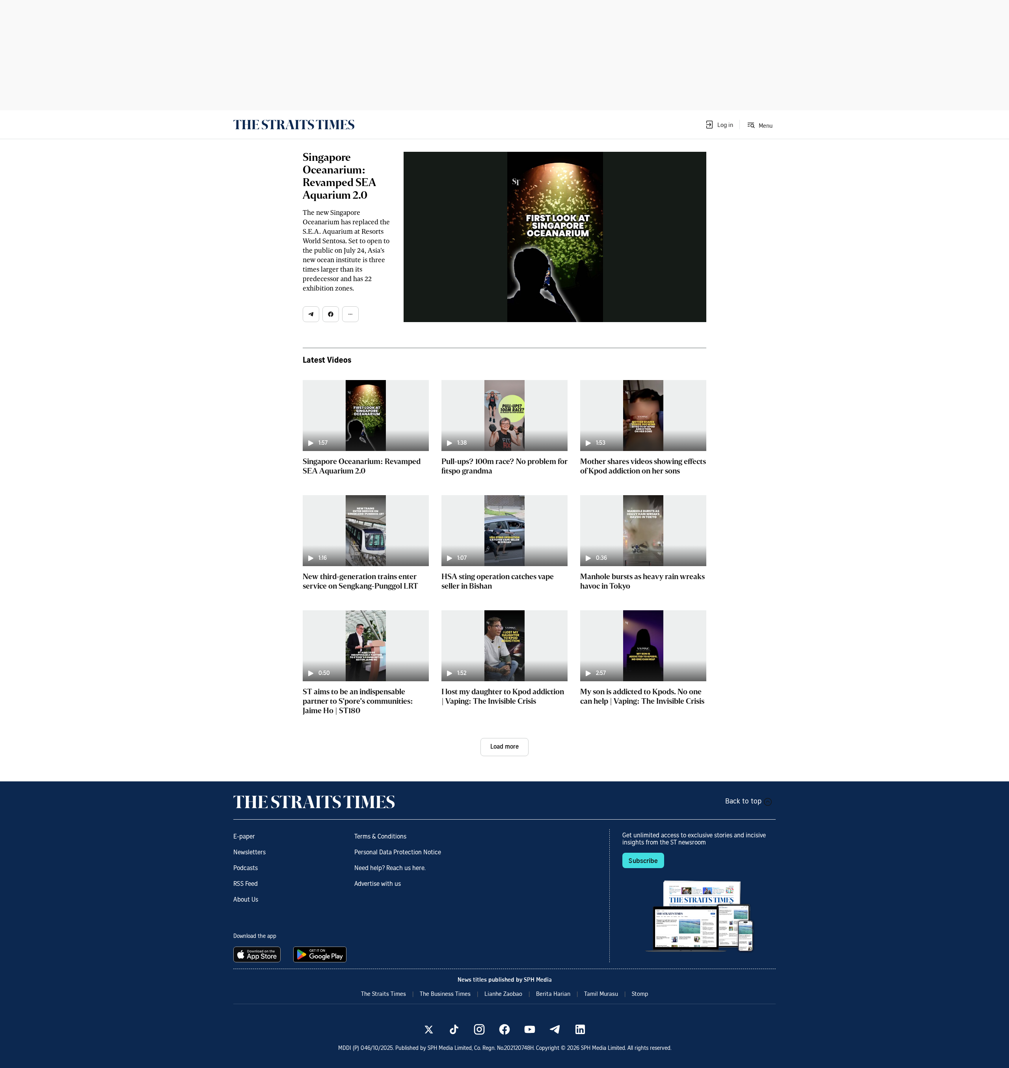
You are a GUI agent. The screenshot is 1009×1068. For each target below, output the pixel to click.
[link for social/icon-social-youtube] (529, 1029)
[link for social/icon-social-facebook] (504, 1029)
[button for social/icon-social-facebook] (330, 314)
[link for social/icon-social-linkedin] (580, 1029)
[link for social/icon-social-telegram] (555, 1029)
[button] (719, 125)
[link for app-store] (258, 954)
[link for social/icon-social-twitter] (429, 1029)
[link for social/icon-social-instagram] (479, 1029)
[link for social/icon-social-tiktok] (454, 1029)
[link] (293, 125)
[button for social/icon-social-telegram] (311, 314)
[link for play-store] (320, 954)
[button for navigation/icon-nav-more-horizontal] (350, 314)
